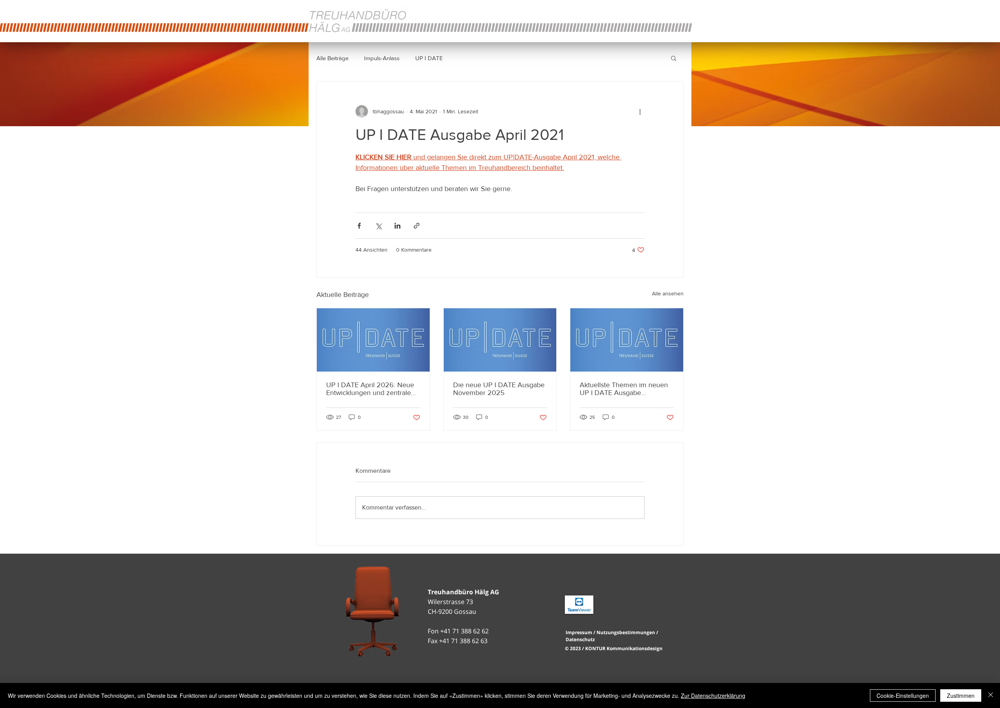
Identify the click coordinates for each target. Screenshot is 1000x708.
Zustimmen (961, 695)
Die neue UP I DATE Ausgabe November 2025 (499, 389)
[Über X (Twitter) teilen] (378, 225)
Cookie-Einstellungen (903, 695)
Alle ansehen (668, 293)
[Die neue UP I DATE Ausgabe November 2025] (500, 340)
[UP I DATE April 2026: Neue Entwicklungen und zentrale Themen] (373, 340)
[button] (673, 58)
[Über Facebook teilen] (359, 225)
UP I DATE (429, 58)
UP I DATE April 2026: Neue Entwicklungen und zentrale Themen (370, 389)
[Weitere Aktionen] (640, 111)
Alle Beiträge (332, 58)
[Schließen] (990, 695)
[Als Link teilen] (416, 225)
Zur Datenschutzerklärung (713, 695)
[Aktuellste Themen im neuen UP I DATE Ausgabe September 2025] (626, 340)
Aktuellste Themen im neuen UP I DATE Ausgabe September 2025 (624, 389)
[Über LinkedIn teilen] (397, 225)
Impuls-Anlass (382, 58)
